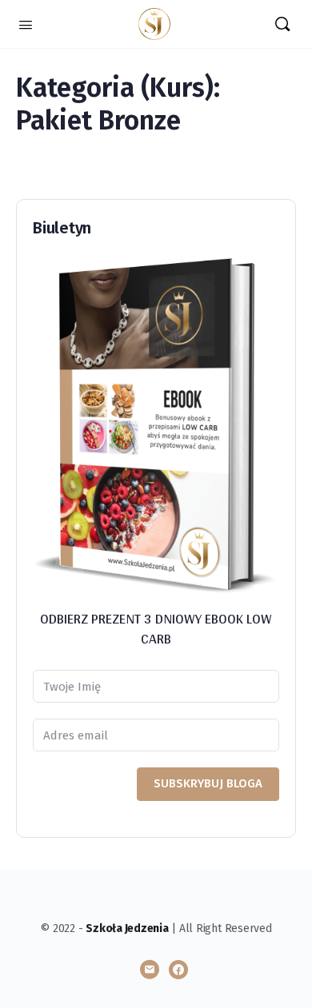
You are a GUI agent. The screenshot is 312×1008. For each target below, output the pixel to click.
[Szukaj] (282, 24)
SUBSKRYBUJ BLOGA (208, 783)
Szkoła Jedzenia (127, 928)
